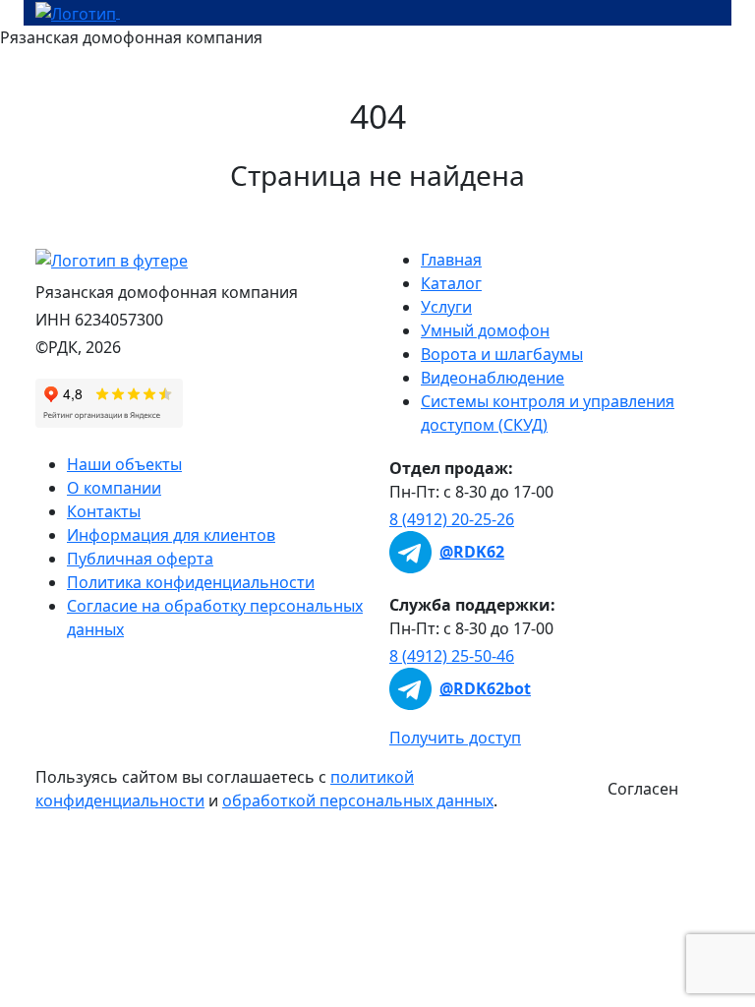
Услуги (446, 307)
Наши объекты (124, 464)
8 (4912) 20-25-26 (451, 519)
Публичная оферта (140, 558)
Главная (451, 259)
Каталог (451, 283)
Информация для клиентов (171, 535)
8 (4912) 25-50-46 (451, 656)
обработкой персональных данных (358, 800)
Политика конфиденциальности (191, 582)
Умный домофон (485, 330)
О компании (114, 488)
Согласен (643, 789)
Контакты (104, 511)
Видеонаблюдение (492, 377)
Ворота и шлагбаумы (502, 354)
